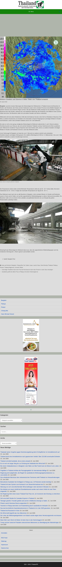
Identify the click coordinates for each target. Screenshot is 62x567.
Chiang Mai (20, 265)
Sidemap (3, 541)
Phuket (2, 267)
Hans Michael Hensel (7, 314)
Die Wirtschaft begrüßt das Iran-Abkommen (13, 513)
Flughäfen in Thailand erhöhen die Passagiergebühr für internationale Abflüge (23, 470)
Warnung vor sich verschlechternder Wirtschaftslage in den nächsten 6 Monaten (24, 487)
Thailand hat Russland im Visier (10, 510)
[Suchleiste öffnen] (59, 11)
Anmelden (4, 533)
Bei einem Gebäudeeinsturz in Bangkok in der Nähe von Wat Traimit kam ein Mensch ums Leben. (29, 466)
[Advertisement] (31, 25)
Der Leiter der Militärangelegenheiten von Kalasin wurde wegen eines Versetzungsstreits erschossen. (31, 515)
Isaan (31, 265)
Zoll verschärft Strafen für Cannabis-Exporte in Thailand (17, 498)
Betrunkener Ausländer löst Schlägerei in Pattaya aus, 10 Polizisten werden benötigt (25, 482)
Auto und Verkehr (6, 265)
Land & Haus (36, 265)
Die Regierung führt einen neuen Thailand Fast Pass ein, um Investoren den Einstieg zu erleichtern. (30, 494)
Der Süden (26, 265)
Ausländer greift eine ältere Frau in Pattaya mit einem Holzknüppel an (20, 271)
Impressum (4, 544)
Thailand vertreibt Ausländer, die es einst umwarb (15, 461)
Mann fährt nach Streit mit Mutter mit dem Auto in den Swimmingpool (21, 520)
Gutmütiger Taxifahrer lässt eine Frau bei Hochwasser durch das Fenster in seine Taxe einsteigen (27, 269)
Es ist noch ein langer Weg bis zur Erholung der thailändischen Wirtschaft (22, 463)
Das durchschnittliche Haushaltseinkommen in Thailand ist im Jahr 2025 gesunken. (25, 508)
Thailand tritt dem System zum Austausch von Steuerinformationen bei (21, 484)
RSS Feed (4, 538)
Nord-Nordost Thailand (47, 265)
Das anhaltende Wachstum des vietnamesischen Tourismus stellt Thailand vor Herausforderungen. (30, 477)
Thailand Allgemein (9, 267)
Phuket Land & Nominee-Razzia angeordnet (13, 503)
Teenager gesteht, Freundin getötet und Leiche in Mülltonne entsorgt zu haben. (24, 501)
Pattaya (55, 265)
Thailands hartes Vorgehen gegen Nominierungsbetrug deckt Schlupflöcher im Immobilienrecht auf (29, 452)
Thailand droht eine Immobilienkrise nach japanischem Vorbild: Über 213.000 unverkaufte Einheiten (30, 456)
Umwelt (17, 267)
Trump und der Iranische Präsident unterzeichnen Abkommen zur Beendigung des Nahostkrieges (29, 522)
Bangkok (13, 265)
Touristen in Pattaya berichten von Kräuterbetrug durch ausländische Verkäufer (24, 505)
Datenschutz (5, 548)
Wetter (21, 267)
